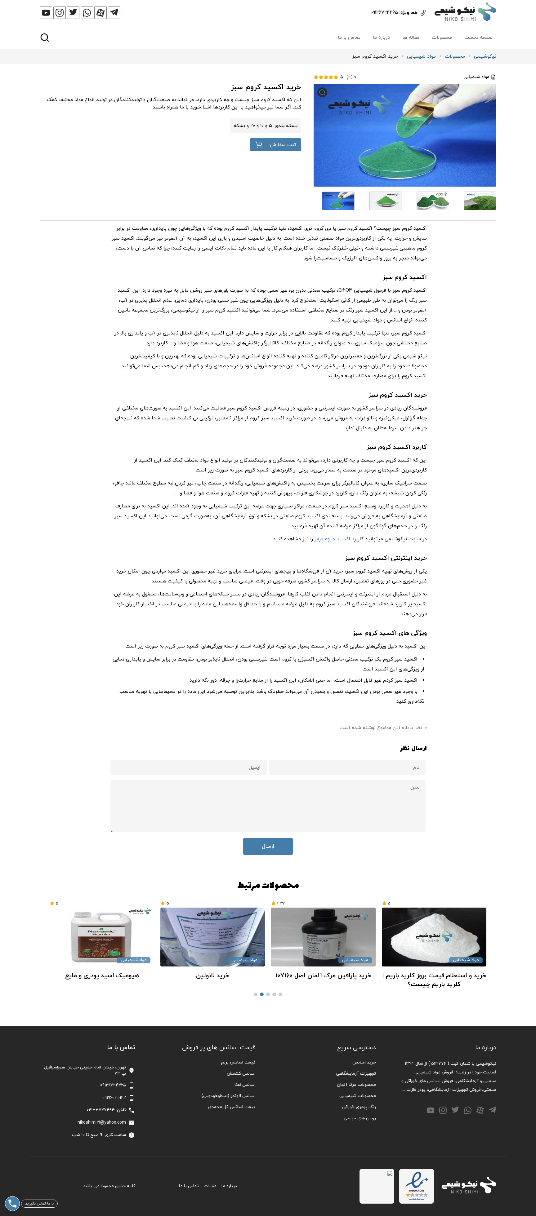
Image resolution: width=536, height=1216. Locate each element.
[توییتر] (73, 13)
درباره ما (381, 37)
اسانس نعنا (245, 1085)
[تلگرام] (114, 13)
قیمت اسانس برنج (238, 1062)
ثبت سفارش (283, 144)
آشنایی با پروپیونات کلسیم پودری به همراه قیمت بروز (102, 980)
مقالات (210, 1186)
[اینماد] (416, 1186)
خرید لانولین (323, 975)
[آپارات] (100, 13)
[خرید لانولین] (323, 937)
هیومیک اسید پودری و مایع (213, 975)
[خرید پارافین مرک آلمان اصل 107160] (434, 937)
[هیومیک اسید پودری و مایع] (212, 937)
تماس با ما (349, 37)
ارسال (268, 846)
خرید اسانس (364, 1062)
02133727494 (100, 1110)
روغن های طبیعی (360, 1118)
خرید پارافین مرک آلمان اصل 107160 (434, 975)
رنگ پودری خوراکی (359, 1107)
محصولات (442, 37)
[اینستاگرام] (59, 13)
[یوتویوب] (46, 13)
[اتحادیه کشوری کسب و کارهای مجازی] (377, 1186)
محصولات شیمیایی (357, 1096)
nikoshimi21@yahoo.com (102, 1122)
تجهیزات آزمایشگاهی (356, 1074)
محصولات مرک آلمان (356, 1085)
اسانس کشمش (241, 1074)
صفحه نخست (478, 37)
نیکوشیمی (485, 56)
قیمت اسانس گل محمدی (232, 1107)
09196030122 (114, 1098)
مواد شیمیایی (421, 56)
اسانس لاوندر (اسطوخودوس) (229, 1096)
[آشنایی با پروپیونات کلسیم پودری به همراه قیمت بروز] (102, 937)
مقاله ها (410, 37)
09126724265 (384, 12)
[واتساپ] (87, 13)
